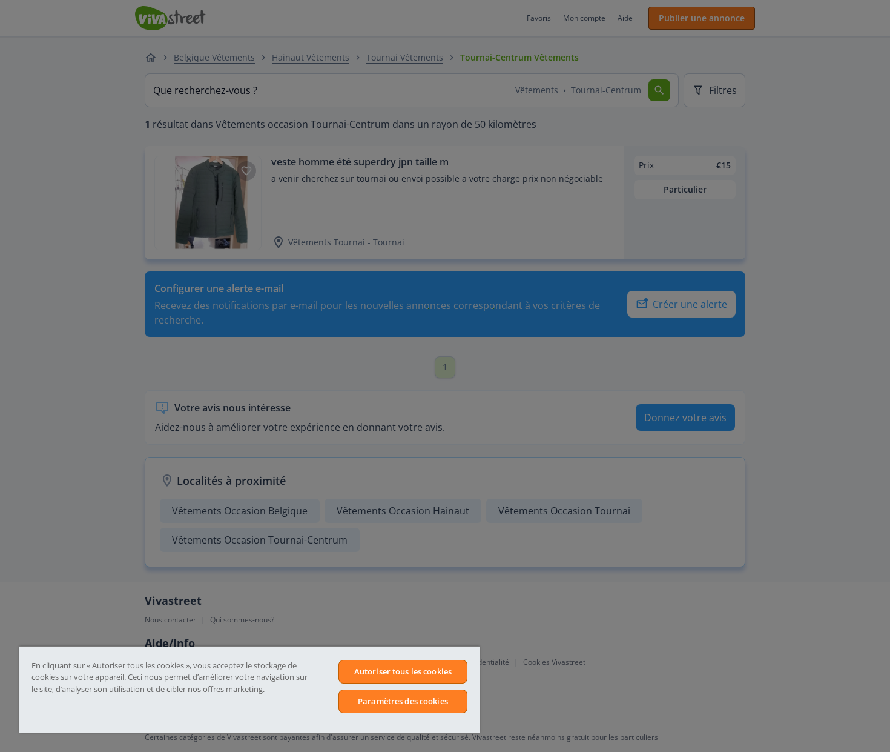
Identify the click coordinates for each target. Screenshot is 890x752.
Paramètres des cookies (403, 701)
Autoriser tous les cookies (403, 671)
